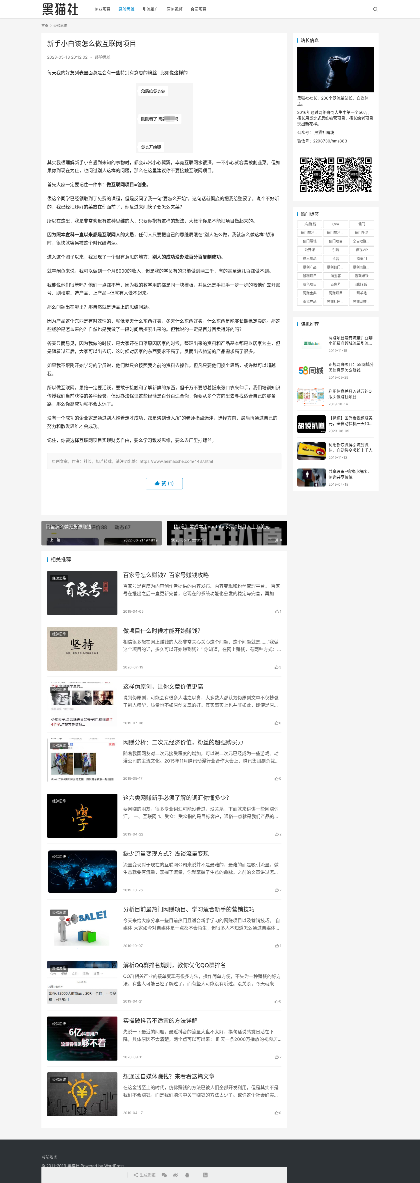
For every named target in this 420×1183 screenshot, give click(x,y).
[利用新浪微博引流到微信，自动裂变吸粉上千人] (311, 451)
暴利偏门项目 (337, 267)
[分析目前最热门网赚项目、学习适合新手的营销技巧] (82, 927)
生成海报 (147, 1174)
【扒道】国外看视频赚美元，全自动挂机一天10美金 (351, 423)
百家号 (336, 284)
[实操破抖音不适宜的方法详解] (82, 1039)
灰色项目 (310, 284)
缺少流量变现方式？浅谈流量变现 (166, 853)
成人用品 (310, 259)
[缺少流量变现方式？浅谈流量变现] (82, 871)
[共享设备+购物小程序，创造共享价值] (311, 478)
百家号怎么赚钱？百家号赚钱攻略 (166, 575)
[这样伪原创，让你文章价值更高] (82, 704)
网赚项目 (336, 293)
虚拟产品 (310, 301)
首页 (44, 25)
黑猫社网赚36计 (337, 301)
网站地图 (49, 1156)
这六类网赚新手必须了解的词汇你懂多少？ (177, 798)
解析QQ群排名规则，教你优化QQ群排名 (174, 965)
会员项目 (199, 9)
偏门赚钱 (310, 241)
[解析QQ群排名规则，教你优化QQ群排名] (82, 983)
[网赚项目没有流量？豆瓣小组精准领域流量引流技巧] (311, 344)
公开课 (310, 250)
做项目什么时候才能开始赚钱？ (163, 631)
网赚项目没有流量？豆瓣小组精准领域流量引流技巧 (351, 343)
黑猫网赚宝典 (363, 301)
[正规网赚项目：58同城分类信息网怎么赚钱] (311, 371)
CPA (335, 224)
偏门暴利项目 (337, 233)
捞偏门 (362, 259)
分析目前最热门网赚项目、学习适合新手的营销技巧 (189, 909)
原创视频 (175, 9)
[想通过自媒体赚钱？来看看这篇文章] (82, 1094)
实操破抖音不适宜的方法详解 (160, 1020)
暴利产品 (310, 267)
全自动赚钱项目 (363, 241)
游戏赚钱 (362, 276)
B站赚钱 (309, 224)
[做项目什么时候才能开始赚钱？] (82, 649)
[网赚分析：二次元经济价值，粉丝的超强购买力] (82, 760)
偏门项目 (336, 241)
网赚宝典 (310, 293)
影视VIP (362, 250)
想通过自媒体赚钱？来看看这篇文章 (169, 1076)
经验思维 (127, 9)
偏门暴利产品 (311, 233)
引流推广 (151, 9)
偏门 (361, 224)
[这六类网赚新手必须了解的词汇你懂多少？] (82, 816)
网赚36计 (362, 284)
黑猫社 (73, 1165)
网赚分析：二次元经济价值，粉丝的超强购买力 (183, 742)
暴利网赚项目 (363, 267)
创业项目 (103, 9)
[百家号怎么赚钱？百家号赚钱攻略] (82, 593)
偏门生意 (362, 233)
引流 (335, 250)
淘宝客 (336, 276)
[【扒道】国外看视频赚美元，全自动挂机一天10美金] (311, 424)
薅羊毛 (362, 293)
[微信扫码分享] (164, 1175)
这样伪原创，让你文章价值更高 (163, 686)
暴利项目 (310, 276)
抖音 (335, 259)
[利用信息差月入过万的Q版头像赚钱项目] (311, 397)
